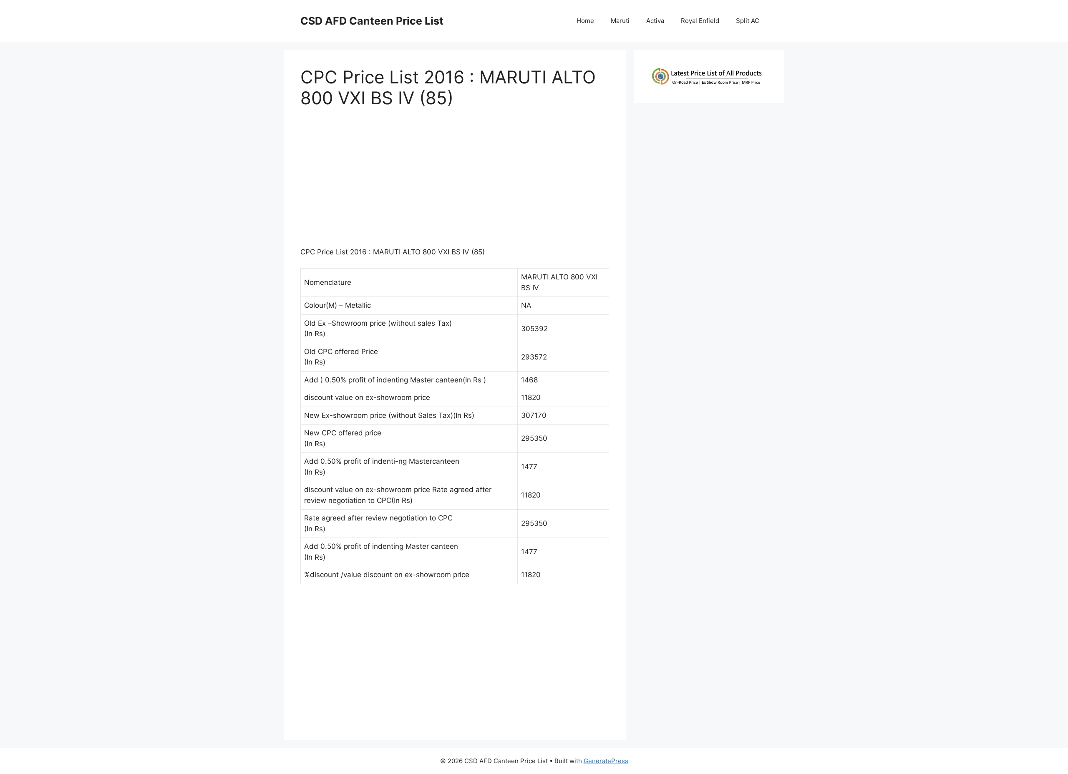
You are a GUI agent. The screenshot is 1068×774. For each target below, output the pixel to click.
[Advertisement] (455, 181)
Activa (655, 21)
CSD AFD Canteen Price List (371, 21)
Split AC (747, 21)
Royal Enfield (700, 21)
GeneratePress (606, 761)
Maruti (620, 21)
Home (585, 21)
